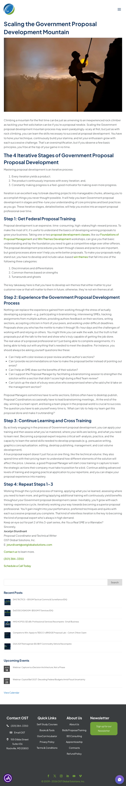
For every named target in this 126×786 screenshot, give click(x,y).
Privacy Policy (47, 741)
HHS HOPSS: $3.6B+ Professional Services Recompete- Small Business (46, 621)
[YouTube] (74, 776)
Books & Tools (47, 730)
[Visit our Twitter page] (54, 776)
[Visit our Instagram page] (61, 776)
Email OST (17, 732)
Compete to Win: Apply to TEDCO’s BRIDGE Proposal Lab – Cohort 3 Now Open (49, 632)
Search (115, 582)
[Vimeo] (80, 776)
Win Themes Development (54, 239)
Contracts (74, 747)
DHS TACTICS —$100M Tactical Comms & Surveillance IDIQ (40, 599)
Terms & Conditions (47, 747)
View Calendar (11, 692)
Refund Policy (74, 753)
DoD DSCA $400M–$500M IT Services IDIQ (33, 610)
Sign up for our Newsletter (104, 728)
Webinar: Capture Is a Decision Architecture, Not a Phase (39, 667)
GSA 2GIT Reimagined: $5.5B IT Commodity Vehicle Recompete (42, 644)
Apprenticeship (74, 741)
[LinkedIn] (67, 776)
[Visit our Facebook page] (48, 776)
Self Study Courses (47, 724)
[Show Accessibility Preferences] (7, 778)
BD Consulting (74, 736)
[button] (119, 779)
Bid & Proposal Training (74, 730)
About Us (74, 724)
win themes (81, 257)
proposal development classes (70, 234)
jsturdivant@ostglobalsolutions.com (29, 544)
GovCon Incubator (47, 736)
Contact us (10, 551)
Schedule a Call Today (17, 566)
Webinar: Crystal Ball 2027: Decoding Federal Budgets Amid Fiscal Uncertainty (49, 679)
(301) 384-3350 (14, 558)
